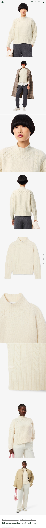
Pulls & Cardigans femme (28, 520)
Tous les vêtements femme (10, 520)
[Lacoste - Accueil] (3, 2)
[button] (35, 2)
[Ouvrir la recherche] (39, 2)
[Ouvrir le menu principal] (43, 2)
